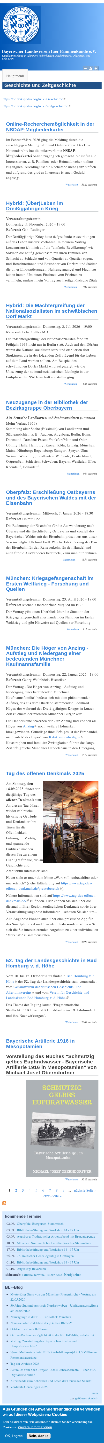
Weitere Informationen (35, 1427)
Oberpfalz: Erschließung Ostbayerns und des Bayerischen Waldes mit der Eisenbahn (51, 497)
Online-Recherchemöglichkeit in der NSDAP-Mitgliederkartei (50, 126)
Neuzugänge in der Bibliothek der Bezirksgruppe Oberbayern (47, 405)
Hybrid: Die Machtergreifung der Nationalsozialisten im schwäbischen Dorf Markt (51, 311)
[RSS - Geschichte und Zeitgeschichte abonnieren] (4, 1203)
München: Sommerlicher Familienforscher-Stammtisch (54, 1243)
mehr (94, 1393)
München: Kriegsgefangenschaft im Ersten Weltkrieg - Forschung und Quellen (50, 583)
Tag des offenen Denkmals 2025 (45, 773)
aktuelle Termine (33, 1274)
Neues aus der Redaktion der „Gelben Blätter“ (41, 1323)
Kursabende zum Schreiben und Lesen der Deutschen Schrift (50, 1381)
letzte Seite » (52, 1195)
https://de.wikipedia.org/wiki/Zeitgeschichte (36, 105)
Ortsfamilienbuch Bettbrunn (29, 1329)
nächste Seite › (85, 1190)
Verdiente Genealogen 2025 (29, 1387)
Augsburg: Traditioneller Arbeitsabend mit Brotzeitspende (56, 1236)
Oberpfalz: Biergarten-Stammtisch (40, 1223)
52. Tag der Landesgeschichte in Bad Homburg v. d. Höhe (51, 963)
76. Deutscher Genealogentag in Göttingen (45, 1256)
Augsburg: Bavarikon (31, 1268)
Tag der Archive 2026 (24, 1363)
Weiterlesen (71, 184)
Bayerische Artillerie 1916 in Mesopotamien (40, 1043)
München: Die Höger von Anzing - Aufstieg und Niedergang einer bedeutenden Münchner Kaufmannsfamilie (47, 656)
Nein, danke (38, 1436)
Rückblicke (54, 1274)
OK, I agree (14, 1436)
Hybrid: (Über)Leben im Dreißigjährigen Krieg (34, 205)
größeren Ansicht (86, 1398)
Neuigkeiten (73, 1274)
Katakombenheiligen (66, 736)
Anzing (30, 726)
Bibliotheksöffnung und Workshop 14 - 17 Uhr (48, 1230)
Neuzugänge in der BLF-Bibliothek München (40, 1317)
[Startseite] (21, 42)
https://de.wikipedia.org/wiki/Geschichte (34, 98)
